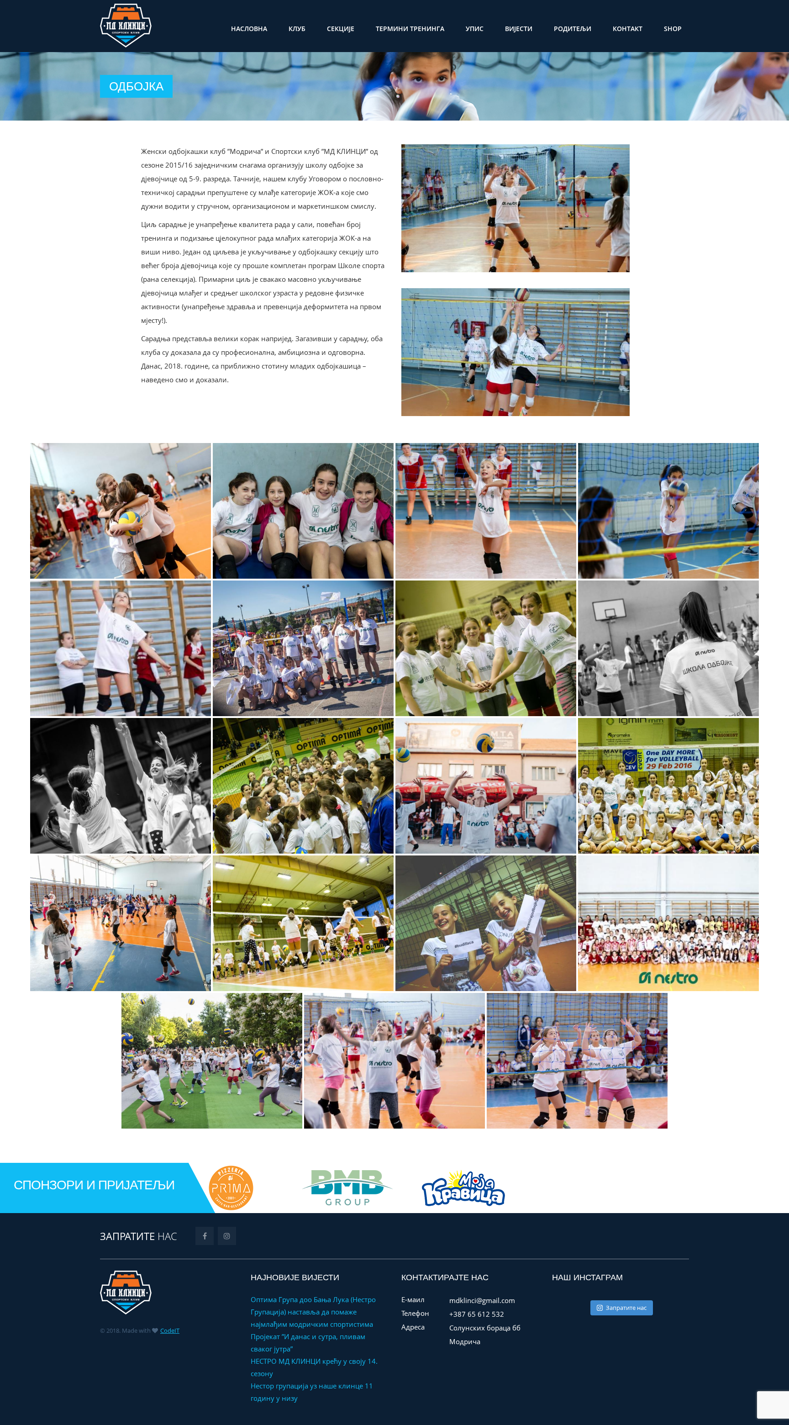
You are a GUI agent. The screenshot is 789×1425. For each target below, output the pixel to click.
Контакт (627, 28)
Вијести (518, 28)
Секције (340, 28)
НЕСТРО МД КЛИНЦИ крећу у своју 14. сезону (314, 1367)
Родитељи (572, 28)
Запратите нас (626, 1308)
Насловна (249, 28)
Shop (673, 28)
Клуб (297, 28)
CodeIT (169, 1330)
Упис (475, 28)
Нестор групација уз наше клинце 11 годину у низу (312, 1392)
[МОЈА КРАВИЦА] (313, 1187)
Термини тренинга (410, 28)
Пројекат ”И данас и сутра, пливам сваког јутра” (308, 1342)
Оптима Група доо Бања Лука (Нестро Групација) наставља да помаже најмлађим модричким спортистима (313, 1312)
